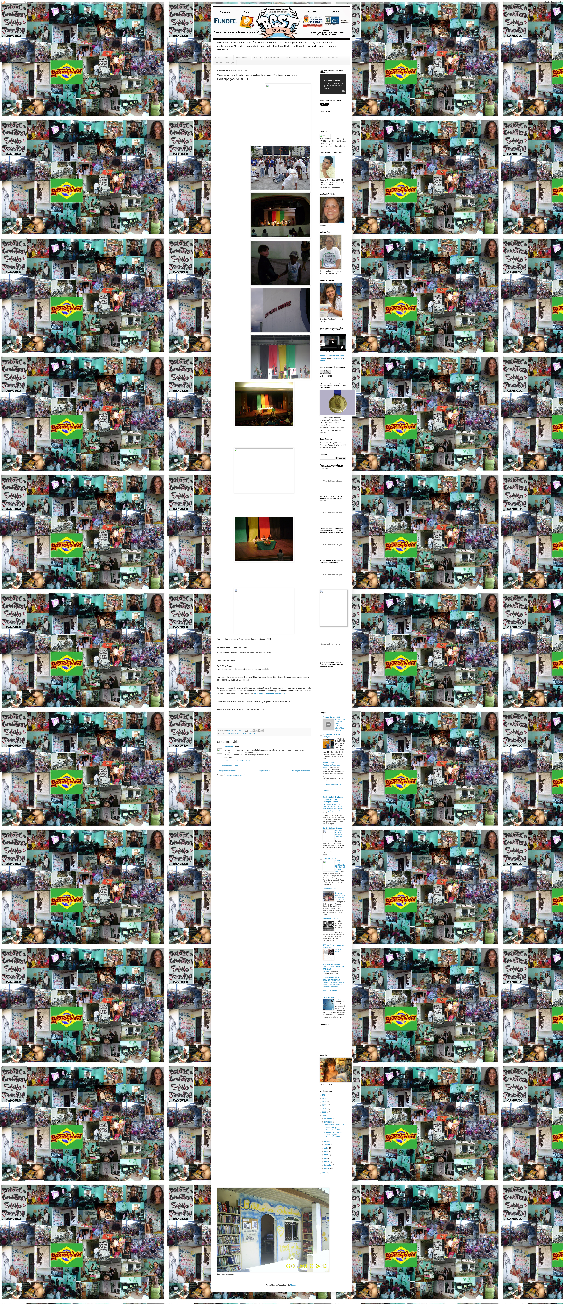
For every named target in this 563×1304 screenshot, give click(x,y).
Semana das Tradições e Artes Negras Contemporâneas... (334, 1127)
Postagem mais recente (227, 771)
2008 (324, 1115)
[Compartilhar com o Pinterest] (262, 730)
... (336, 921)
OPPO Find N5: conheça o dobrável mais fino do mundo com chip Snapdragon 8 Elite (333, 809)
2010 (324, 1109)
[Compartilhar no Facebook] (259, 730)
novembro (328, 1122)
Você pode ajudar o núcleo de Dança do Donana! (338, 834)
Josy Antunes (336, 358)
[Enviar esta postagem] (246, 730)
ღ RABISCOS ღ (329, 997)
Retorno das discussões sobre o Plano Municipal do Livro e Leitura (340, 895)
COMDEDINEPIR (329, 858)
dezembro (328, 1119)
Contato (227, 57)
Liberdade (338, 999)
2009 (324, 1112)
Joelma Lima (229, 747)
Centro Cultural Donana (332, 828)
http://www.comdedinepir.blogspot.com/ (270, 693)
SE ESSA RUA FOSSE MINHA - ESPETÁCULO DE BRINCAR (334, 966)
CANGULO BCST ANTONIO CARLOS (241, 734)
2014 (324, 1095)
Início (217, 57)
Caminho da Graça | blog (333, 784)
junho (326, 1151)
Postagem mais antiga (301, 771)
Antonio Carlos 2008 (331, 717)
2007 (324, 1173)
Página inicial (264, 771)
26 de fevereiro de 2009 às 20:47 (237, 761)
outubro (327, 1141)
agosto (327, 1144)
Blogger (293, 1285)
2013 (324, 1098)
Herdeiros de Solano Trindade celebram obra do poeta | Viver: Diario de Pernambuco (334, 984)
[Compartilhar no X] (256, 730)
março (327, 1162)
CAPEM (326, 791)
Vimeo (322, 361)
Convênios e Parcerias (312, 57)
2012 (324, 1102)
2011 (324, 1105)
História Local (291, 57)
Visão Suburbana (330, 991)
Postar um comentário (229, 766)
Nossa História (242, 57)
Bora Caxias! (328, 763)
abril (326, 1158)
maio (326, 1155)
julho (326, 1148)
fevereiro (328, 1165)
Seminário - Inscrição (224, 62)
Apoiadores (332, 57)
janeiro (327, 1169)
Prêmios (257, 57)
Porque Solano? (273, 57)
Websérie (326, 971)
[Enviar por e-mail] (251, 730)
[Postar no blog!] (253, 730)
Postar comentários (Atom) (234, 775)
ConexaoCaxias (329, 889)
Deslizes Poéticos (330, 919)
